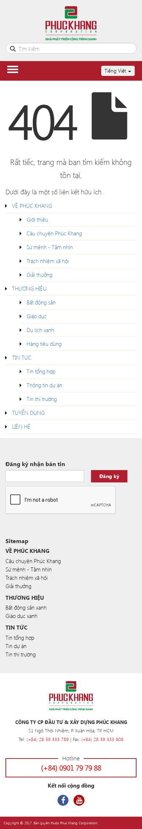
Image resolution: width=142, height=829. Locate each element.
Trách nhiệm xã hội (48, 260)
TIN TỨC (21, 357)
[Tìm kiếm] (12, 48)
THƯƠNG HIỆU (29, 288)
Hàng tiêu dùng (44, 343)
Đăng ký (109, 476)
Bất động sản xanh (26, 607)
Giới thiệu (37, 219)
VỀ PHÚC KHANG (32, 205)
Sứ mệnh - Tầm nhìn (50, 247)
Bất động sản (41, 302)
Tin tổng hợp (41, 371)
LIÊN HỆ (21, 426)
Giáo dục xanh (21, 615)
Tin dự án (16, 646)
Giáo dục (37, 316)
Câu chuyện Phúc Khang (54, 233)
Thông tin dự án (44, 385)
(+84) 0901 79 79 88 (71, 767)
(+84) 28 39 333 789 (48, 739)
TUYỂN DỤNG (28, 412)
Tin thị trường (42, 399)
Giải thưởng (39, 274)
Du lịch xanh (40, 329)
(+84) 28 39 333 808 (102, 739)
